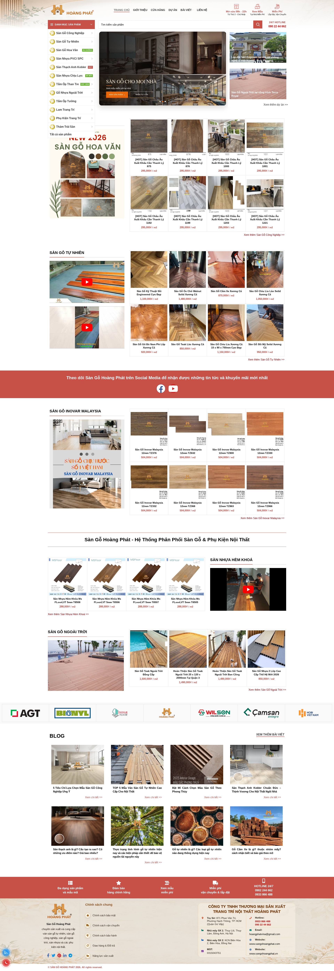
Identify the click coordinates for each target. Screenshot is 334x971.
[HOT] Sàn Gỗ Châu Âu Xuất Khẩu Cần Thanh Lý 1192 (149, 219)
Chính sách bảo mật (104, 915)
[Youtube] (173, 388)
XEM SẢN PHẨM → (117, 95)
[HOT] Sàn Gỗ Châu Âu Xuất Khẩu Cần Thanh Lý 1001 (265, 163)
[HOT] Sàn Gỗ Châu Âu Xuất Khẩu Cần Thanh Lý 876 (187, 163)
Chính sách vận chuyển (106, 925)
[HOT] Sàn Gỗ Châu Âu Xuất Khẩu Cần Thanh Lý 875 (149, 163)
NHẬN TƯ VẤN (142, 95)
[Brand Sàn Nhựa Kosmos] (72, 713)
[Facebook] (161, 388)
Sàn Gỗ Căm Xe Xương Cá (226, 291)
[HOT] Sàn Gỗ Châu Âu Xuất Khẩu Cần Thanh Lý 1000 (226, 163)
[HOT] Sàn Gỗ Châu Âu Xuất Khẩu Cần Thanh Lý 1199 (187, 219)
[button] (160, 101)
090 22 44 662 (277, 26)
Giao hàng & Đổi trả (104, 945)
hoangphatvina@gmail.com (264, 934)
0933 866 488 (262, 921)
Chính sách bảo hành (105, 935)
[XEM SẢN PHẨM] (87, 174)
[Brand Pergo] (214, 713)
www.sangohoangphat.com (264, 943)
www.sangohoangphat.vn (263, 953)
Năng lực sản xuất (103, 955)
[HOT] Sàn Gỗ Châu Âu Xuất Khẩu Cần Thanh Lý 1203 (226, 219)
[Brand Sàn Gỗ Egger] (261, 713)
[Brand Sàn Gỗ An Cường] (167, 713)
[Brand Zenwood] (308, 713)
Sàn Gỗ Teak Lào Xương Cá (187, 344)
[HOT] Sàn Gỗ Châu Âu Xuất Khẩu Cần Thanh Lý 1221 (265, 219)
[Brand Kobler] (25, 713)
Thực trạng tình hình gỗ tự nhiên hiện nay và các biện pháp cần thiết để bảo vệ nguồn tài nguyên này (137, 853)
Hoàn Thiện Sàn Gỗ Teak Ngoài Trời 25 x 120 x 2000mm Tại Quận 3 (188, 674)
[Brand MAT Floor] (119, 713)
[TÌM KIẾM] (257, 24)
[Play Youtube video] (87, 282)
